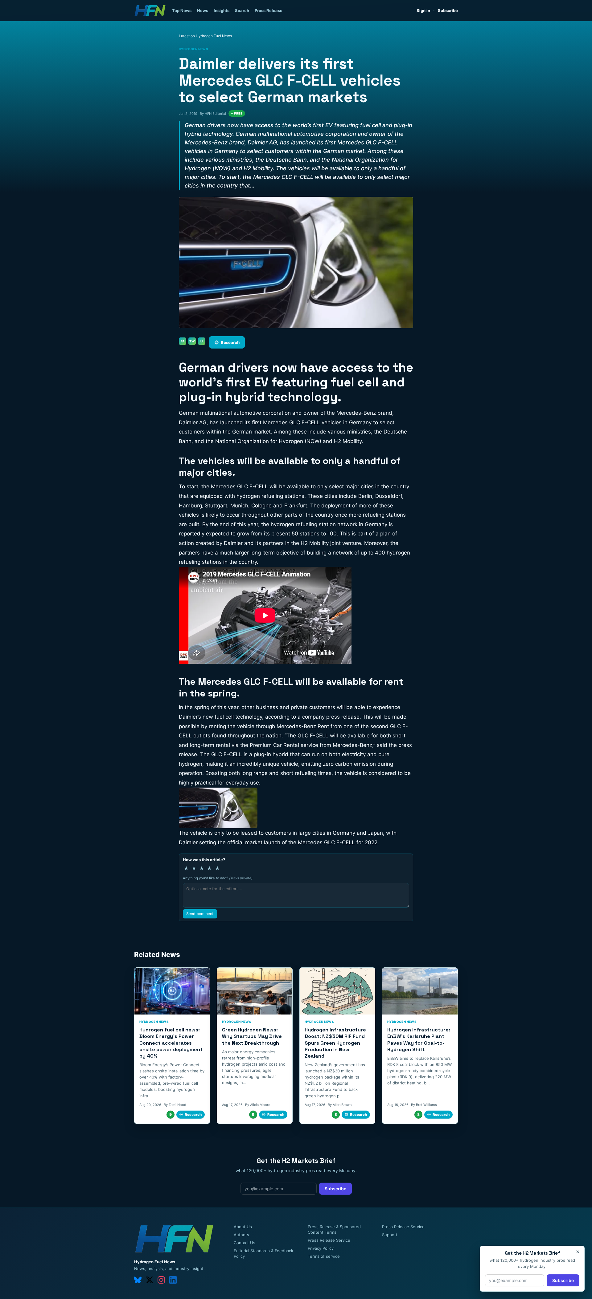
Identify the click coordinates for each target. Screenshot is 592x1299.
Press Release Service (329, 1240)
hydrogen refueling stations (270, 496)
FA (183, 341)
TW (192, 341)
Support (389, 1234)
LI (201, 341)
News (202, 10)
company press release (331, 717)
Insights (221, 10)
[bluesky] (138, 1280)
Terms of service (324, 1256)
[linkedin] (173, 1280)
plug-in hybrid (271, 754)
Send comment (200, 913)
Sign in (423, 10)
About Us (243, 1226)
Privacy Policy (321, 1248)
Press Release (268, 10)
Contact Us (244, 1242)
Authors (241, 1234)
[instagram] (161, 1280)
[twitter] (149, 1280)
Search (242, 10)
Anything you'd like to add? (218, 878)
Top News (181, 10)
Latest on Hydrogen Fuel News (205, 36)
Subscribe (448, 10)
